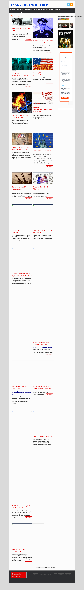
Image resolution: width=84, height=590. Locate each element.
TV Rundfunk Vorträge (16, 12)
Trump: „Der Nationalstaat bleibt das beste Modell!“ (21, 148)
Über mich (20, 9)
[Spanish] (68, 20)
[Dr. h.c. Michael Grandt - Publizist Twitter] (68, 4)
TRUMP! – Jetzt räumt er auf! (42, 437)
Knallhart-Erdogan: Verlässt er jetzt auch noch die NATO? (22, 275)
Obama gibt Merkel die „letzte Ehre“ (19, 387)
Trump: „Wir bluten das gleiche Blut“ (41, 74)
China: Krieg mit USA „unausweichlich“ (19, 188)
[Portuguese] (65, 20)
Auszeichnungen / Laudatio (38, 12)
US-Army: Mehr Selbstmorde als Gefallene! (42, 231)
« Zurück (38, 567)
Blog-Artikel (28, 9)
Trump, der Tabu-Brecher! (42, 151)
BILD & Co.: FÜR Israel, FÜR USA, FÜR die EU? (21, 507)
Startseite (13, 9)
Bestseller (57, 9)
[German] (62, 20)
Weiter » (53, 567)
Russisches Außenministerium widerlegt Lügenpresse (43, 109)
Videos (26, 12)
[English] (60, 20)
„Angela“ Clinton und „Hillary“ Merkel (19, 550)
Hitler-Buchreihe (48, 9)
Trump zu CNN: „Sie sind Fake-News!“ (41, 188)
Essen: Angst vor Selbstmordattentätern (20, 74)
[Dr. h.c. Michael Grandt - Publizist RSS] (71, 4)
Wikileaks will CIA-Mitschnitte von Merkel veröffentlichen (43, 42)
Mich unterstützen (53, 12)
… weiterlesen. (28, 39)
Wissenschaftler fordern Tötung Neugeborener (41, 344)
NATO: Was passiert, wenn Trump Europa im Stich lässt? (43, 387)
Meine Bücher (38, 9)
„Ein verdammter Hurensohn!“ (17, 231)
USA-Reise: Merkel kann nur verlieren (21, 29)
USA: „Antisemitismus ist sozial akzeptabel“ (20, 116)
